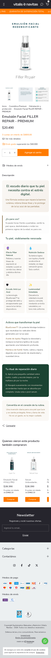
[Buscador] (41, 4)
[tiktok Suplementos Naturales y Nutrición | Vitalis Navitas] (29, 565)
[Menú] (4, 4)
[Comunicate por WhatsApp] (45, 641)
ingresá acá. (25, 635)
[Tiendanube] (25, 642)
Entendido (40, 652)
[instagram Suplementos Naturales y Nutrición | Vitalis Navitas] (14, 565)
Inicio (4, 106)
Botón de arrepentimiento (25, 638)
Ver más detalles (13, 138)
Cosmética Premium (18, 106)
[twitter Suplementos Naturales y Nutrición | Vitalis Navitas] (36, 565)
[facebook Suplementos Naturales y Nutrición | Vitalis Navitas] (21, 565)
